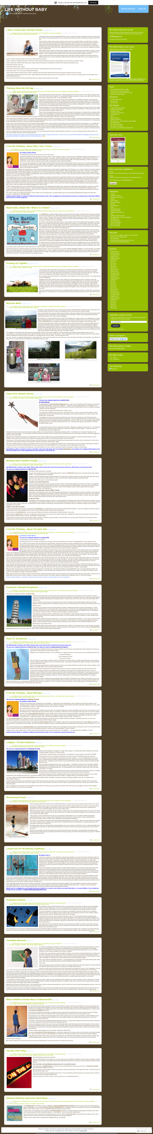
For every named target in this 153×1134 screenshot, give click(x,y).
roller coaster (37, 746)
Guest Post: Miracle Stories (20, 394)
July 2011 (113, 281)
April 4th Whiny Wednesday (58, 404)
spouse (43, 746)
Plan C (112, 116)
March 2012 (114, 268)
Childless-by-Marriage (117, 109)
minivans (29, 697)
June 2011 (113, 283)
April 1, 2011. (31, 594)
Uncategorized (115, 219)
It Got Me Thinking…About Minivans (24, 693)
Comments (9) (95, 137)
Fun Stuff (35, 745)
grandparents (30, 211)
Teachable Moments (16, 940)
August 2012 (114, 260)
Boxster (90, 722)
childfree (14, 92)
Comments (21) (95, 891)
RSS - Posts (113, 357)
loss (29, 34)
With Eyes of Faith (115, 224)
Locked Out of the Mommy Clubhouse (25, 849)
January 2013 (114, 251)
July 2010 (113, 301)
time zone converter (92, 1066)
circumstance (17, 150)
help (22, 34)
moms (41, 533)
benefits (11, 746)
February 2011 (114, 289)
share (40, 801)
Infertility (26, 34)
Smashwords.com (136, 177)
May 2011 (113, 284)
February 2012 (114, 269)
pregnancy (47, 642)
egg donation (22, 397)
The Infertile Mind (115, 123)
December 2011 (115, 273)
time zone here (71, 1114)
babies (10, 1003)
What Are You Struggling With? (119, 237)
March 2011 (114, 288)
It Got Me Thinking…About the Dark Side (26, 529)
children (20, 697)
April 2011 (113, 286)
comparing (16, 1103)
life (27, 267)
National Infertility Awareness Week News (27, 1098)
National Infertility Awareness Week (64, 1106)
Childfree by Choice (17, 91)
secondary (41, 1103)
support (33, 34)
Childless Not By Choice (18, 33)
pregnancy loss (37, 397)
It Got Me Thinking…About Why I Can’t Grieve (29, 146)
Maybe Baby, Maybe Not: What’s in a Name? (28, 208)
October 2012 (114, 256)
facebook (33, 591)
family (15, 34)
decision (23, 150)
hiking (31, 307)
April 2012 (113, 266)
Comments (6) (95, 684)
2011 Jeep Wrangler (14, 718)
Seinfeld (44, 214)
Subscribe (115, 325)
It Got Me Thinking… (116, 210)
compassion (18, 944)
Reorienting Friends (16, 797)
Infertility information (116, 99)
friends (19, 34)
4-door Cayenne (44, 722)
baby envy (11, 591)
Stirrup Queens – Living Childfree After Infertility (123, 121)
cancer (10, 267)
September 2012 (115, 258)
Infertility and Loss (37, 33)
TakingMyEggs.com (126, 180)
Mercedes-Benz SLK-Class (37, 713)
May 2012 (113, 265)
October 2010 (114, 296)
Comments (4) (95, 630)
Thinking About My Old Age (20, 88)
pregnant (32, 464)
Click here (112, 79)
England (21, 307)
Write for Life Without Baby (117, 94)
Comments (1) (95, 520)
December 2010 (115, 293)
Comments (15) (95, 1122)
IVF (31, 1003)
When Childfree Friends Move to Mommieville (29, 999)
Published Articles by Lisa (69, 1101)
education (23, 944)
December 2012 (115, 253)
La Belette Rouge (115, 111)
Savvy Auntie (114, 101)
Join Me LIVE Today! (16, 1051)
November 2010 (115, 294)
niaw (38, 1103)
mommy (32, 852)
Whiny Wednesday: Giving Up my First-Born (122, 240)
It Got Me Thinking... (46, 149)
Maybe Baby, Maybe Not (49, 210)
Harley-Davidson (29, 727)
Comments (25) (95, 1042)
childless (19, 92)
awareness (11, 944)
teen (48, 904)
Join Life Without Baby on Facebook (120, 91)
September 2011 (115, 278)
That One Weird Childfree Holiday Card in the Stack (124, 235)
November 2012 (115, 255)
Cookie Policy (83, 1131)
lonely (38, 533)
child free (15, 267)
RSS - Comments (115, 359)
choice (15, 1055)
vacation (36, 307)
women (41, 464)
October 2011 (114, 276)
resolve (37, 464)
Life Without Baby (26, 9)
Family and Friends (28, 33)
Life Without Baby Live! (56, 1110)
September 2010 (115, 298)
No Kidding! (38, 508)
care (10, 92)
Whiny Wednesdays (116, 222)
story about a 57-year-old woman (44, 1032)
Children (36, 91)
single (40, 150)
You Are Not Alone (115, 225)
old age (34, 92)
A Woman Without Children (118, 108)
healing (41, 591)
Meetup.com (22, 512)
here (28, 194)
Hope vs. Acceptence (16, 638)
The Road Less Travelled (117, 126)
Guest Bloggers (28, 149)
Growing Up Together (16, 263)
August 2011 (114, 279)
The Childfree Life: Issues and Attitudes (51, 33)
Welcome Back (13, 303)
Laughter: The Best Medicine (20, 742)
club (20, 852)
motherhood (38, 904)
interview (39, 1055)
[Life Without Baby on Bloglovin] (118, 340)
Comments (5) (95, 254)
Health (48, 91)
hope (38, 642)
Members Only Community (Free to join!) (121, 92)
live (48, 1055)
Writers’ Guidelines (128, 9)
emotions (11, 34)
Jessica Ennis (47, 321)
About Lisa (142, 9)
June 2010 (113, 303)
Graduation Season (15, 900)
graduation (24, 904)
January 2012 (114, 271)
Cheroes (113, 194)
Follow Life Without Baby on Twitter (120, 89)
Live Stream (48, 1064)
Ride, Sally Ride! (115, 238)
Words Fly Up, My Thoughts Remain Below (122, 128)
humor (32, 746)
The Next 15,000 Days (116, 124)
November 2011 (115, 274)
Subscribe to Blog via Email (120, 315)
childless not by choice (24, 591)
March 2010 (114, 308)
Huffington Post (30, 1106)
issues (43, 1055)
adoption (11, 397)
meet (28, 464)
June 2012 (113, 263)
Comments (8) (95, 199)
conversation (22, 801)
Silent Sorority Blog (116, 119)
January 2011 (114, 291)
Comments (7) (95, 452)
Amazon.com (113, 173)
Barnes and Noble (123, 173)
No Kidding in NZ (115, 114)
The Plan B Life (114, 103)
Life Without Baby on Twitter (120, 346)
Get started (93, 2)
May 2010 (113, 304)
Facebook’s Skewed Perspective (22, 587)
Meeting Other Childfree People (21, 461)
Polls (112, 214)
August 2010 (114, 299)
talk (36, 34)
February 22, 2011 (33, 699)
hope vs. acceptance (38, 1010)
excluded (23, 852)
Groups (17, 514)
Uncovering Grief (115, 220)
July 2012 (113, 261)
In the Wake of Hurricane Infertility (120, 242)
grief (30, 150)
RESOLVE (70, 473)
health (30, 92)
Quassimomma (115, 118)
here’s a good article (28, 777)
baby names (12, 211)
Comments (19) (95, 79)
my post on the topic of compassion (52, 1107)
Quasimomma (67, 449)
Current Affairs (37, 590)
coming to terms (29, 642)
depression (21, 533)
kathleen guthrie (32, 533)
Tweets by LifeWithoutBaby (117, 348)
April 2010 (113, 306)
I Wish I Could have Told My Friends (24, 30)
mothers (46, 591)
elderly (22, 92)
